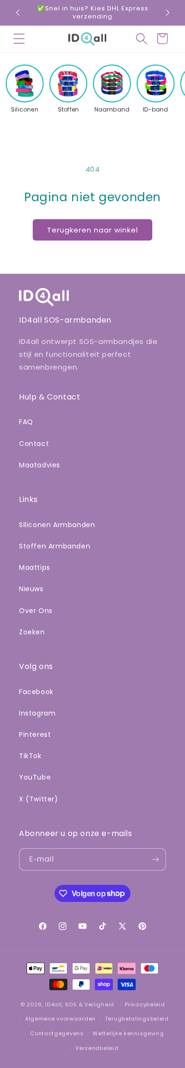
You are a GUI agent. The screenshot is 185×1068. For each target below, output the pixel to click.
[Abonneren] (155, 859)
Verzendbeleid (96, 1048)
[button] (19, 38)
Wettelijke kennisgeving (128, 1033)
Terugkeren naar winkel (92, 230)
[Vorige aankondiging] (17, 13)
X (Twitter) (38, 799)
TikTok (30, 756)
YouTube (35, 777)
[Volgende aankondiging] (167, 13)
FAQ (26, 422)
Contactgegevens (57, 1033)
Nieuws (31, 589)
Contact (34, 443)
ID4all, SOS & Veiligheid (79, 1004)
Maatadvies (39, 465)
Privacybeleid (145, 1004)
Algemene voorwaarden (60, 1018)
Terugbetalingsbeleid (137, 1018)
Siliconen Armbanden (57, 524)
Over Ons (36, 610)
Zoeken (32, 632)
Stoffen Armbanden (54, 546)
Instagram (37, 713)
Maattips (34, 567)
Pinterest (35, 734)
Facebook (36, 692)
